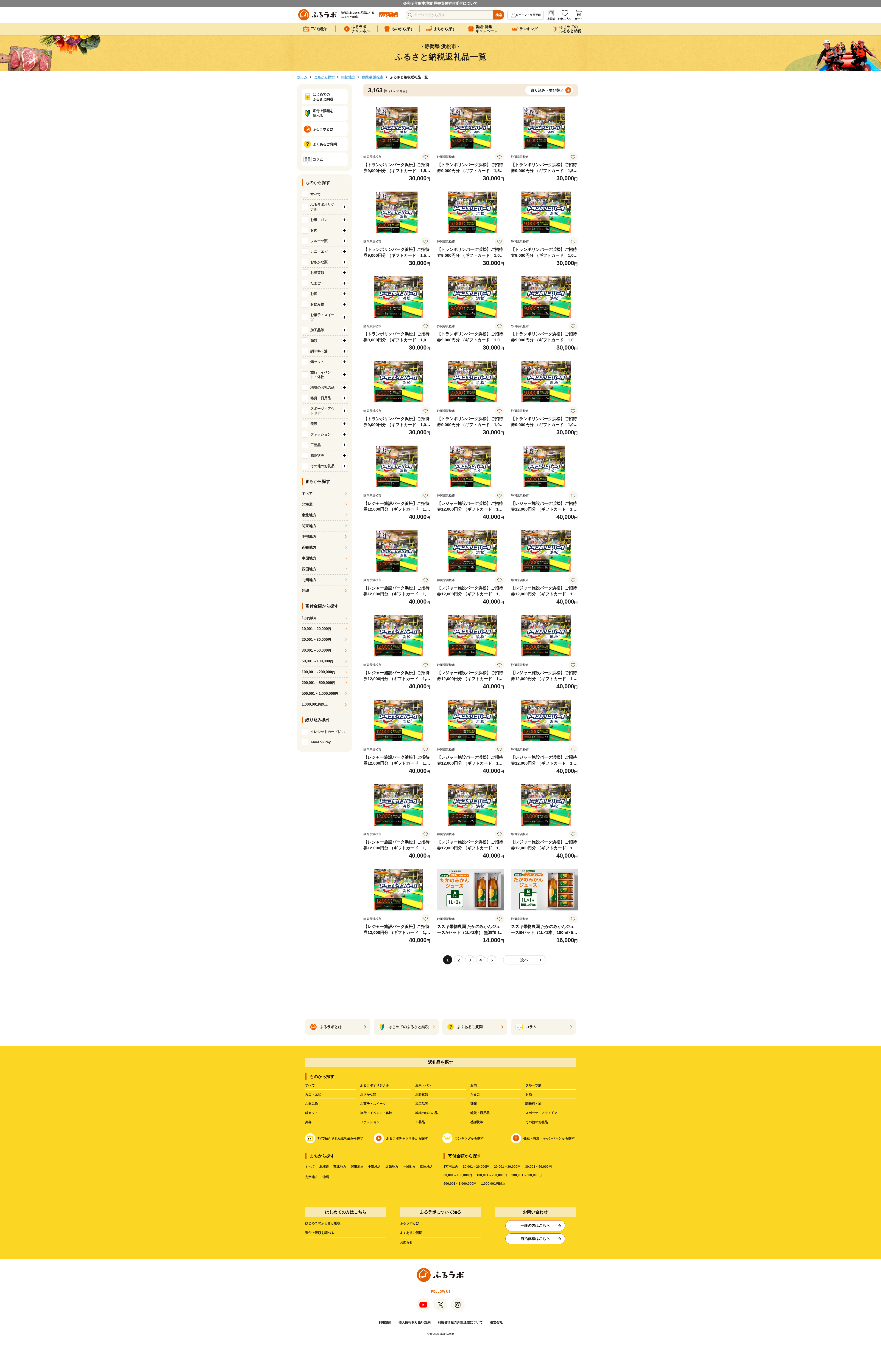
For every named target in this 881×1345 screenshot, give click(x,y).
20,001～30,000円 (507, 1166)
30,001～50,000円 (538, 1166)
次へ (524, 960)
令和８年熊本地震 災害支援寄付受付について (440, 3)
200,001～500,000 (318, 683)
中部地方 (348, 77)
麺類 (473, 1103)
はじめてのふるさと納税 (322, 1223)
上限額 (551, 18)
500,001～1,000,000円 (460, 1183)
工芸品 (420, 1122)
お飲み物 (311, 1103)
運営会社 (496, 1322)
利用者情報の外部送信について (460, 1322)
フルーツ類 (533, 1085)
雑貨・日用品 (480, 1113)
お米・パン (423, 1085)
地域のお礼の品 (426, 1113)
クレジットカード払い (327, 732)
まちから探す (324, 77)
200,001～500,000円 (526, 1175)
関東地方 (309, 526)
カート (578, 18)
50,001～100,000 (317, 661)
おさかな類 (368, 1094)
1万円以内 (450, 1166)
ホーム (302, 77)
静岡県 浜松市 (372, 77)
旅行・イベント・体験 (376, 1113)
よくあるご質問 (411, 1233)
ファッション (369, 1122)
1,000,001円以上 (493, 1183)
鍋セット (311, 1113)
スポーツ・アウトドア (541, 1113)
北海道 (307, 504)
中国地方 (309, 558)
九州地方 (309, 580)
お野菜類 (421, 1094)
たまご (475, 1094)
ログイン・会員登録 (528, 15)
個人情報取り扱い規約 (415, 1322)
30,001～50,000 (316, 650)
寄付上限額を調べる (319, 1233)
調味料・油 (533, 1103)
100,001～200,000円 (492, 1175)
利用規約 (385, 1322)
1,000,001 (315, 704)
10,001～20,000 (316, 629)
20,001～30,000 (316, 639)
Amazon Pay (320, 742)
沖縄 (305, 591)
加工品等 (421, 1103)
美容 (308, 1122)
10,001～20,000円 (476, 1166)
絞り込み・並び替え (547, 90)
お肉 (473, 1085)
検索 (499, 15)
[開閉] (344, 207)
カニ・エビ (313, 1094)
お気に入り (565, 18)
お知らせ (406, 1242)
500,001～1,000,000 (320, 693)
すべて (315, 194)
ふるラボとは (409, 1223)
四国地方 (309, 569)
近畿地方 (309, 547)
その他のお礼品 (536, 1122)
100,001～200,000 (318, 672)
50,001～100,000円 (457, 1175)
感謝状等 (476, 1122)
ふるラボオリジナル (374, 1085)
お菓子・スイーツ (373, 1103)
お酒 (528, 1094)
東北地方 (309, 515)
